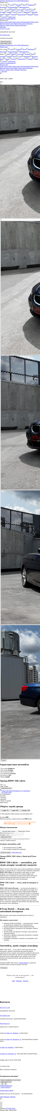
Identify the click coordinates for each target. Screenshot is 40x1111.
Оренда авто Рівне (11, 23)
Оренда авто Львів (6, 22)
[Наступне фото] (0, 220)
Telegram (25, 981)
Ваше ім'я (3, 833)
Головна (2, 1)
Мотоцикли (23, 1)
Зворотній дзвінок (6, 41)
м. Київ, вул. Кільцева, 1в (13, 1039)
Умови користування (6, 1090)
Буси (15, 1)
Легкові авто (10, 1)
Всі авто (3, 71)
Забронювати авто (6, 788)
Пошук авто (4, 47)
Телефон (2, 835)
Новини (17, 25)
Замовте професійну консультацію (10, 1080)
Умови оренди (10, 25)
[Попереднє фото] (0, 84)
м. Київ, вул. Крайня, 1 (12, 1033)
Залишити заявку (5, 852)
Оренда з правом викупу (8, 18)
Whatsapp (19, 981)
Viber (13, 981)
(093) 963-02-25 (17, 852)
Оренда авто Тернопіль (25, 23)
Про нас (2, 25)
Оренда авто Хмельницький (21, 22)
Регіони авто (4, 65)
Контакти (23, 25)
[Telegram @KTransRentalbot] (2, 1101)
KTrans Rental (23, 963)
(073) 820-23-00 (5, 35)
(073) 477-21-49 (5, 28)
